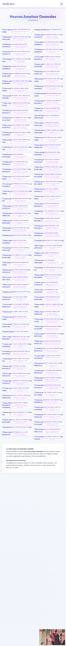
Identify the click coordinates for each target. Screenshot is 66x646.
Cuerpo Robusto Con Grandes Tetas (52, 285)
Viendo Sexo (8, 3)
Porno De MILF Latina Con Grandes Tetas (20, 326)
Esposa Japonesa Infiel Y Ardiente (52, 132)
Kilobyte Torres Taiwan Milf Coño (52, 184)
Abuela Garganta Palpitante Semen (20, 76)
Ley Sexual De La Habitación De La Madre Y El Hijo (20, 187)
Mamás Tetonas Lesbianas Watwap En (52, 37)
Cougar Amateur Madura (52, 357)
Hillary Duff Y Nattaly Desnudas (20, 105)
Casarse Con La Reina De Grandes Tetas (52, 110)
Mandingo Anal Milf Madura (52, 52)
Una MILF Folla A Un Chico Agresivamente (52, 351)
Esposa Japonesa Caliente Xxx (20, 257)
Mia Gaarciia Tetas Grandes (52, 81)
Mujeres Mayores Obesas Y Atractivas (20, 422)
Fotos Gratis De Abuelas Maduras (20, 208)
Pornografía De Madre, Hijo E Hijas (20, 98)
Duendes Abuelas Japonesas (20, 135)
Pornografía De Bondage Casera (52, 439)
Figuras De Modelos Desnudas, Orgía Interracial (52, 229)
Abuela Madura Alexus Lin (20, 243)
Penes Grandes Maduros (52, 306)
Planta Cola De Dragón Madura (52, 199)
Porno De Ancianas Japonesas (52, 147)
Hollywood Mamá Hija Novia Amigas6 (52, 402)
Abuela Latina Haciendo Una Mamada (20, 383)
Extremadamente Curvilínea (20, 61)
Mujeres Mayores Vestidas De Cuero (20, 120)
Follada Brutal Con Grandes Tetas (20, 164)
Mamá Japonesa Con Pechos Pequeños (52, 431)
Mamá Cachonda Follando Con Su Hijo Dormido (20, 435)
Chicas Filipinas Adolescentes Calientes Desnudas (20, 406)
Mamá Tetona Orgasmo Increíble (20, 39)
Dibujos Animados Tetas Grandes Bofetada (20, 272)
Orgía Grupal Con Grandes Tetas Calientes (52, 374)
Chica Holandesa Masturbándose (52, 336)
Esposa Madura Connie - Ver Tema (20, 368)
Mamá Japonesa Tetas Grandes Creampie (52, 380)
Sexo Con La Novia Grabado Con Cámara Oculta (20, 128)
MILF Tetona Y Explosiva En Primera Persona (52, 125)
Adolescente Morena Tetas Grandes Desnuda (52, 235)
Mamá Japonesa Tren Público (20, 361)
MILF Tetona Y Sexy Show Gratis (52, 248)
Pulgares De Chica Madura (52, 395)
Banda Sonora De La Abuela (20, 179)
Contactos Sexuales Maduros (20, 113)
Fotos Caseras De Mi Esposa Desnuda (52, 206)
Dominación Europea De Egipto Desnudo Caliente (20, 231)
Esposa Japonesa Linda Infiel (20, 215)
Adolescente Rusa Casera (20, 299)
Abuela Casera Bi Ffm (22, 318)
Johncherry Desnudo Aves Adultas (20, 54)
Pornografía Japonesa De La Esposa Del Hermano (52, 388)
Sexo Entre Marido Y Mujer (52, 365)
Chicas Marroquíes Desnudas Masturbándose (52, 263)
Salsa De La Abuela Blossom (52, 140)
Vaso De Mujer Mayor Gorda (20, 346)
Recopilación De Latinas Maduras (52, 270)
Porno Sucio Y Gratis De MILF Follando (20, 279)
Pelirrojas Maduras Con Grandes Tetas (20, 193)
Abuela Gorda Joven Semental (20, 415)
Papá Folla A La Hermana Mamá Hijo (52, 169)
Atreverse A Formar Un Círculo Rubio (20, 398)
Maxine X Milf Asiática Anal (52, 255)
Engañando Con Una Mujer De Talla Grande (20, 171)
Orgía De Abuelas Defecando (20, 201)
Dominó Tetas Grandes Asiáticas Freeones (52, 177)
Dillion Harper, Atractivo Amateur (52, 314)
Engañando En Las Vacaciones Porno (52, 213)
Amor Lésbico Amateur (21, 31)
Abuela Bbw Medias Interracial (20, 69)
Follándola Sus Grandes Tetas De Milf (20, 47)
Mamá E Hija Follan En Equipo (52, 409)
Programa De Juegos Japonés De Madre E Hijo (20, 354)
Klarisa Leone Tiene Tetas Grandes (52, 424)
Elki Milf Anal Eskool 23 (53, 117)
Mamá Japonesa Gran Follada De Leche (52, 74)
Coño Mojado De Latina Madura (52, 59)
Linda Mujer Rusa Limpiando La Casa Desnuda (52, 293)
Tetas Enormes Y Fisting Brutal (20, 223)
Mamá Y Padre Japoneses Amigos (20, 83)
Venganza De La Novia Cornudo (20, 250)
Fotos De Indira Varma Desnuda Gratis (52, 299)
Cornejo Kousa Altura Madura (20, 390)
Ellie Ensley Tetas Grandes (20, 265)
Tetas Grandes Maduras (20, 141)
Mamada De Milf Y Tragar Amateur (52, 417)
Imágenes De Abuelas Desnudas (52, 88)
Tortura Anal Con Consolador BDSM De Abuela (20, 308)
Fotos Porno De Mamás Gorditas (20, 91)
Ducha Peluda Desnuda (53, 154)
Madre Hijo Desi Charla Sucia (20, 149)
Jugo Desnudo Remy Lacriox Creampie (52, 162)
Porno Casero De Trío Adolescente (20, 376)
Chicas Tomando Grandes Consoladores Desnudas (52, 104)
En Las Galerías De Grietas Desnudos (52, 44)
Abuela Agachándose (53, 95)
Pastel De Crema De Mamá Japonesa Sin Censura (52, 343)
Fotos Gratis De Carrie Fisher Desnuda (52, 321)
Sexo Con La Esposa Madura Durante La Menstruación (20, 288)
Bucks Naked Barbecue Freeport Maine (52, 277)
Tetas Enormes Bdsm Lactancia (20, 157)
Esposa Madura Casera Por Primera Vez (52, 66)
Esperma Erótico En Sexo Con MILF (52, 191)
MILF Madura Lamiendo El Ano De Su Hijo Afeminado (20, 339)
